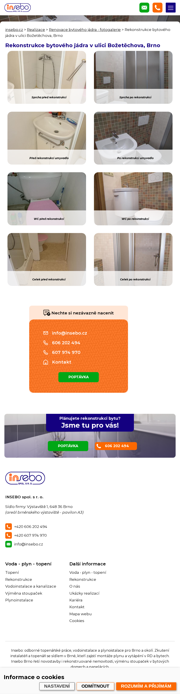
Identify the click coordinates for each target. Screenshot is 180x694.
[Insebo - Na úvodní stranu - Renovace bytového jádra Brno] (17, 8)
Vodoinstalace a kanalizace (30, 586)
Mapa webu (80, 614)
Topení (12, 572)
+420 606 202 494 (30, 526)
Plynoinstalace (19, 600)
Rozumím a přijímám (146, 686)
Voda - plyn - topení (28, 564)
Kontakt (61, 362)
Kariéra (76, 600)
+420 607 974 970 (30, 535)
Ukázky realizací (84, 593)
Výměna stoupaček (23, 593)
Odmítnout (95, 686)
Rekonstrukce (18, 579)
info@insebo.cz (69, 333)
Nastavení (57, 686)
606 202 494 (66, 342)
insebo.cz (14, 29)
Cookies (76, 621)
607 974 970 (66, 352)
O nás (74, 586)
